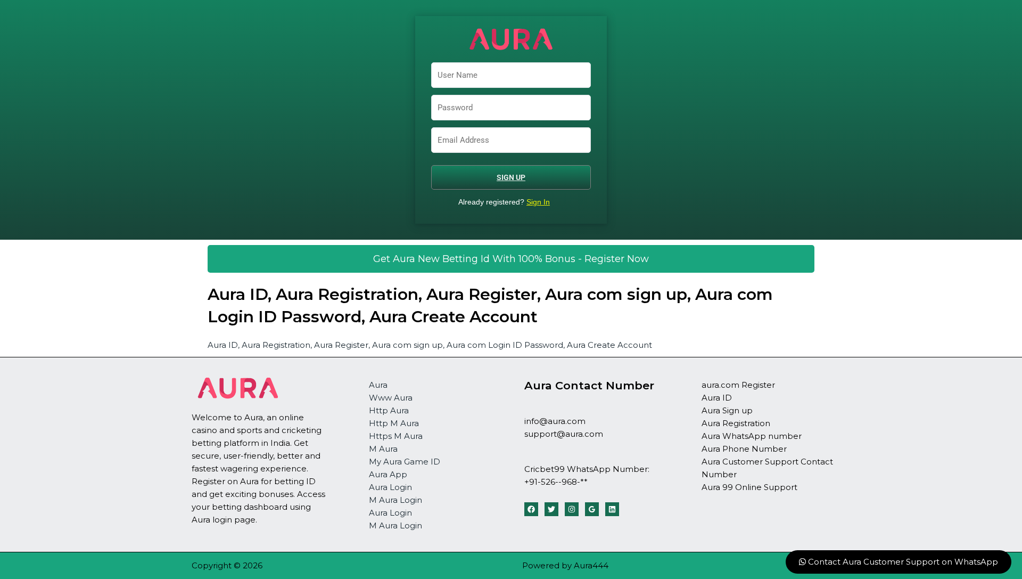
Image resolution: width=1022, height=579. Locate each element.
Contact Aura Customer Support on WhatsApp (902, 562)
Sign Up (511, 177)
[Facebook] (531, 509)
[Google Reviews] (592, 509)
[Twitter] (551, 509)
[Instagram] (572, 509)
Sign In (538, 202)
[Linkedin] (612, 509)
